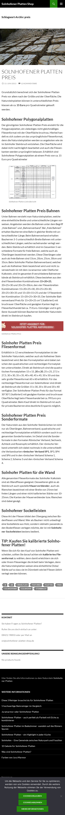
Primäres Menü (61, 4)
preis (59, 585)
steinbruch (41, 589)
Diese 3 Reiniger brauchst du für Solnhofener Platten (27, 700)
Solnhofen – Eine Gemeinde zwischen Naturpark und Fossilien (32, 740)
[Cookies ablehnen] (61, 796)
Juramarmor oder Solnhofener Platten (20, 711)
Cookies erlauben (32, 796)
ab (12, 585)
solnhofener (10, 589)
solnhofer (26, 589)
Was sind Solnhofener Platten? (16, 751)
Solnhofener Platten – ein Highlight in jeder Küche (26, 734)
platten (49, 585)
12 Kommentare (29, 83)
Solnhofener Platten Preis (32, 74)
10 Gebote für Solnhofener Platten (18, 746)
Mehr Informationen (32, 809)
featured (36, 585)
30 (5, 585)
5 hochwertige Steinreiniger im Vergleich (21, 706)
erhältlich (22, 585)
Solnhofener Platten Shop (18, 4)
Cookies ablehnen (32, 802)
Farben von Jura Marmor (14, 757)
